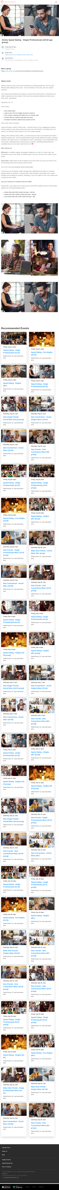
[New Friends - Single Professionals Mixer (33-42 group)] (14, 537)
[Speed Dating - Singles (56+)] (14, 371)
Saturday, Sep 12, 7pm (10, 815)
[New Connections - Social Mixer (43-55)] (14, 436)
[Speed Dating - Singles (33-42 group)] (14, 771)
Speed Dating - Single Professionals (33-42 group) (39, 485)
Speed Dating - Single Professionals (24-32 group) (11, 1022)
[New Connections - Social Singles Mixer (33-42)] (41, 404)
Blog (3, 1154)
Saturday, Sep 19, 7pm (10, 947)
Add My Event (6, 1147)
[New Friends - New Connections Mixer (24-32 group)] (41, 572)
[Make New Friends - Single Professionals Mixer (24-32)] (14, 1075)
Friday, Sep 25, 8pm (9, 1016)
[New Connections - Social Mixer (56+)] (41, 840)
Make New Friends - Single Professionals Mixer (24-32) (13, 1090)
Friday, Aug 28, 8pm (9, 479)
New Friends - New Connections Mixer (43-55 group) (13, 853)
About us (4, 1151)
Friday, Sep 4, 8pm (9, 616)
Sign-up (12, 71)
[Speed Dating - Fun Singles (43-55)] (41, 339)
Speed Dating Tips (7, 1163)
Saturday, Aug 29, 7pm (10, 547)
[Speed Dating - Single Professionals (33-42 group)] (41, 471)
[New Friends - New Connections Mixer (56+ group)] (41, 437)
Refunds (41, 1187)
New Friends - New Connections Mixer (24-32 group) (41, 588)
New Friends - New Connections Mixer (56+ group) (40, 451)
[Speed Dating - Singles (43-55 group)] (14, 639)
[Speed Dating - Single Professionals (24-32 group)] (14, 1007)
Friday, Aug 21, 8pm (9, 347)
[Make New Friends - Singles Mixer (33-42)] (14, 937)
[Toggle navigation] (56, 2)
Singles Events (6, 1159)
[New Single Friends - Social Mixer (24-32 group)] (14, 404)
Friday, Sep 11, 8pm (9, 749)
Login (6, 71)
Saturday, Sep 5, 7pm (10, 682)
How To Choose (6, 1167)
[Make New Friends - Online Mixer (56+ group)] (41, 538)
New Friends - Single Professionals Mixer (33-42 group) (13, 552)
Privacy (27, 1187)
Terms (34, 1187)
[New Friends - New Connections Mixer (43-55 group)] (14, 839)
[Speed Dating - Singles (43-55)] (14, 1042)
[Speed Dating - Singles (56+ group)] (41, 504)
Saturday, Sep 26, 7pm (10, 1084)
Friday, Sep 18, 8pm (9, 881)
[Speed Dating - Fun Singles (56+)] (41, 1041)
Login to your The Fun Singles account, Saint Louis (19, 54)
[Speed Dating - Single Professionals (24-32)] (41, 371)
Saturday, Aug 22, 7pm (10, 413)
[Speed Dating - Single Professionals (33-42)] (14, 338)
